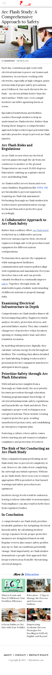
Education (32, 574)
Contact (20, 655)
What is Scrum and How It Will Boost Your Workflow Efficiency (13, 598)
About (8, 655)
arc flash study (41, 230)
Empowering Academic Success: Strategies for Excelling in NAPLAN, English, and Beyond (37, 630)
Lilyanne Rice (9, 61)
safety (5, 283)
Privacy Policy (39, 655)
